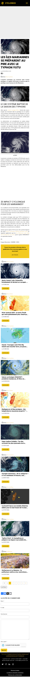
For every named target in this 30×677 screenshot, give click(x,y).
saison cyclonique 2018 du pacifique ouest (17, 231)
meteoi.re (21, 656)
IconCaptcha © (23, 646)
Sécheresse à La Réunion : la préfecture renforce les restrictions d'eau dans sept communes (14, 571)
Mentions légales (15, 670)
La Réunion (9, 551)
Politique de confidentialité (15, 675)
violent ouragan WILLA (14, 110)
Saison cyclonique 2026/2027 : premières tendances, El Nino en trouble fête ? (13, 378)
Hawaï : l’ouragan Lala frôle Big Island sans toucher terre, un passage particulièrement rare (15, 346)
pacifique (3, 587)
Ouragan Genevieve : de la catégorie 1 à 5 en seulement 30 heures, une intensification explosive (15, 474)
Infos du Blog (10, 487)
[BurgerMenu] (27, 3)
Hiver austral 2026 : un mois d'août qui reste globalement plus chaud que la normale (15, 313)
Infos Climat (10, 294)
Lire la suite (5, 288)
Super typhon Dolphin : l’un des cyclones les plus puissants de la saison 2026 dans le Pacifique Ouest (14, 442)
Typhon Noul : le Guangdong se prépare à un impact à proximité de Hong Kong (14, 539)
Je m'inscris (15, 255)
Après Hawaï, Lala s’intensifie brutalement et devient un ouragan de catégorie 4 (15, 281)
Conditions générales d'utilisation (15, 672)
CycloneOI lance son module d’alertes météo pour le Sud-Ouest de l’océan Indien (15, 507)
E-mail (2, 607)
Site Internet (4, 614)
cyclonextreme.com (12, 656)
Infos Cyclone (9, 76)
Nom (2, 601)
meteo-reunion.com (23, 654)
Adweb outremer (12, 654)
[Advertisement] (15, 22)
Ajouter (4, 650)
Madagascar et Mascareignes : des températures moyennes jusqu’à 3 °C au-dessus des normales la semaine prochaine (14, 410)
